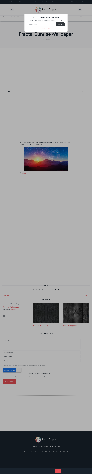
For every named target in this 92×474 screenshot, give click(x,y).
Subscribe (60, 24)
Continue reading (46, 28)
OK (58, 470)
